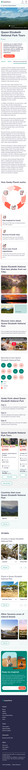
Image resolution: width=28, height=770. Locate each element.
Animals (4, 717)
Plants (3, 719)
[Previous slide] (21, 483)
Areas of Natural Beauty (7, 715)
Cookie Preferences (16, 764)
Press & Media (5, 747)
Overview (3, 61)
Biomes (4, 709)
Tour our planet (5, 726)
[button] (26, 2)
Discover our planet (6, 730)
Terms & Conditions (6, 764)
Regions (4, 711)
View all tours (6, 483)
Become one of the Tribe (7, 738)
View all (5, 524)
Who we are (5, 745)
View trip (9, 477)
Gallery (9, 61)
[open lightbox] (14, 284)
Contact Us (4, 749)
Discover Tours (9, 56)
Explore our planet (6, 728)
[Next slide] (25, 483)
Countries (4, 713)
